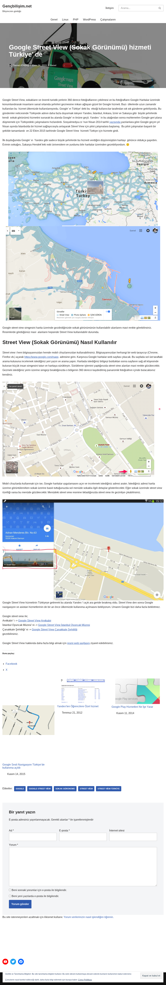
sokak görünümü (65, 789)
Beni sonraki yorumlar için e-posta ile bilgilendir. (39, 890)
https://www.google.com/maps (41, 357)
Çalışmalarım (108, 19)
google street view (40, 789)
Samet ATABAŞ (21, 65)
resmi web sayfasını (78, 643)
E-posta (64, 830)
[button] (151, 975)
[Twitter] (13, 962)
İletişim (110, 8)
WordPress (89, 19)
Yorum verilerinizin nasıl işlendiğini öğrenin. (89, 917)
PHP (75, 19)
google (20, 789)
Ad (11, 830)
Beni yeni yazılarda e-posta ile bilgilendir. (35, 896)
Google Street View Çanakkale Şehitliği (54, 629)
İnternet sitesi (116, 830)
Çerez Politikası (85, 980)
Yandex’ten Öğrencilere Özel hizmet (77, 706)
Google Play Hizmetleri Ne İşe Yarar (132, 706)
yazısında (115, 122)
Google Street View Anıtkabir (34, 620)
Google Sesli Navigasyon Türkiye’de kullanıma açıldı (23, 766)
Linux (65, 19)
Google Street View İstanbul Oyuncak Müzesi (64, 625)
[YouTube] (5, 962)
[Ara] (160, 8)
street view (86, 789)
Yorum (13, 844)
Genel (54, 19)
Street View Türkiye (109, 789)
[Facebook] (21, 962)
